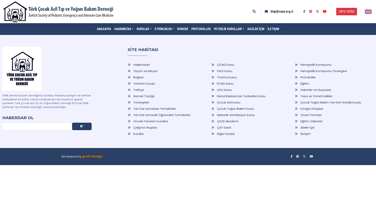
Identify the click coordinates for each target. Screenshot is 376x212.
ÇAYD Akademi (227, 121)
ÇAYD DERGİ (346, 11)
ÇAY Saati (223, 127)
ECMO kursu (225, 83)
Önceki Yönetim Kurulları (150, 121)
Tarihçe (138, 90)
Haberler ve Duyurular (315, 90)
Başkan (138, 77)
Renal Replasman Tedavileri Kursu (241, 96)
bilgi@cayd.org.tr (282, 11)
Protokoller (308, 77)
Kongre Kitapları (311, 109)
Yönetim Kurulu (144, 83)
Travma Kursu (226, 77)
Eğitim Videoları (311, 121)
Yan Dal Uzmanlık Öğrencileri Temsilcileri (162, 115)
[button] (124, 29)
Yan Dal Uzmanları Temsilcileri (154, 109)
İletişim (305, 134)
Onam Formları (311, 115)
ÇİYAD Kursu (225, 65)
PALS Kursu (224, 71)
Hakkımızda (141, 65)
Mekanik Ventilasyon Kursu (235, 115)
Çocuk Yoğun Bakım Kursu (235, 109)
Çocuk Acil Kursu (228, 102)
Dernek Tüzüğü (144, 96)
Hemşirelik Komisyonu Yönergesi (323, 71)
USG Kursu (224, 90)
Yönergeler (141, 102)
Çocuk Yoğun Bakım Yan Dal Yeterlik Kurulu (330, 102)
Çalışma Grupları (145, 127)
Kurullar (138, 134)
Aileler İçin (307, 127)
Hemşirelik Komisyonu (316, 65)
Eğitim (304, 83)
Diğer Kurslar (225, 134)
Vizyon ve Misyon (145, 71)
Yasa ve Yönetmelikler (316, 96)
